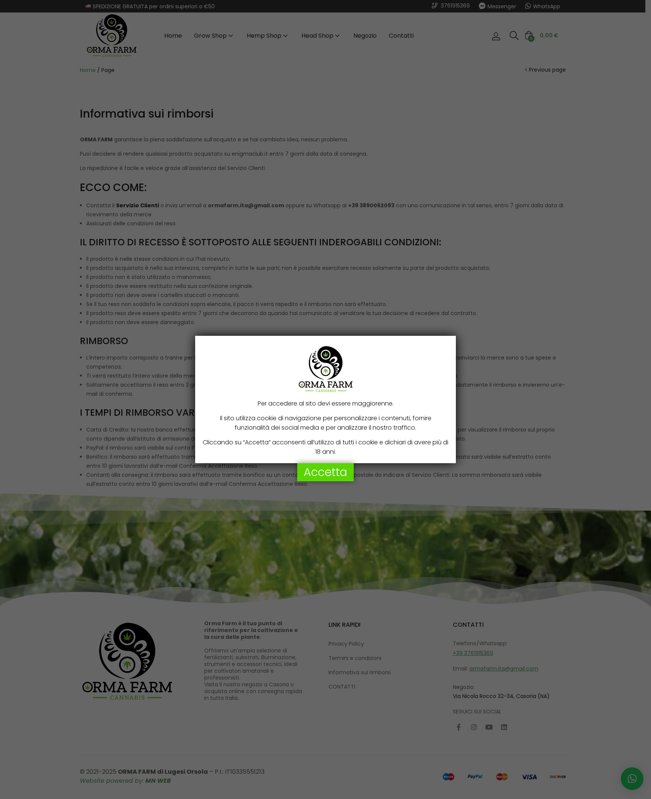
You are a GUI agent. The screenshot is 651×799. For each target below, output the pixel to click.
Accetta (325, 472)
